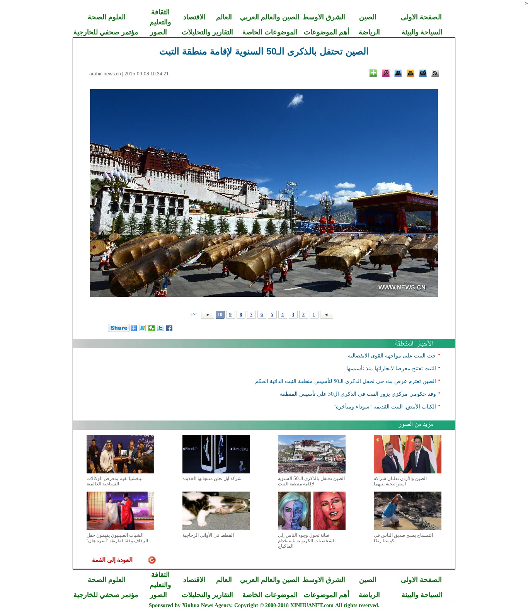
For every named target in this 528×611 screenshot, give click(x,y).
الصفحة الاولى (421, 17)
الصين (367, 17)
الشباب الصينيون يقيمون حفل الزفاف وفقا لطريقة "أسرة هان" (117, 538)
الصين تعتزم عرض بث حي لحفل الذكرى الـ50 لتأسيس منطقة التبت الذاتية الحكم (345, 381)
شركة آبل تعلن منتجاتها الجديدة (212, 478)
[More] (373, 73)
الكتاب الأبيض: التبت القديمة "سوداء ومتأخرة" (385, 406)
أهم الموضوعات (326, 32)
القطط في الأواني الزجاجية (208, 535)
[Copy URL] (398, 73)
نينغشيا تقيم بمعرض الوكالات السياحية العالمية (115, 481)
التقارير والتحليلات (207, 32)
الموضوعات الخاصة (270, 32)
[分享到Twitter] (160, 328)
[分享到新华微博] (143, 328)
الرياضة (369, 32)
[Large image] (386, 73)
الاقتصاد (194, 17)
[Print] (410, 73)
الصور (158, 32)
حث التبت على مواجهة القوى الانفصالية (392, 355)
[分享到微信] (151, 328)
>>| (194, 314)
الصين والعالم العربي (270, 17)
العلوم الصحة (107, 17)
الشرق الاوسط (323, 17)
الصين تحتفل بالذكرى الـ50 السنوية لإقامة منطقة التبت (311, 481)
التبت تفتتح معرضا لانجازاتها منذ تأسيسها (391, 368)
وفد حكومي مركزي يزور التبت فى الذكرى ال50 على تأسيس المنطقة (358, 393)
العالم (224, 17)
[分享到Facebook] (169, 328)
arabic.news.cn (105, 74)
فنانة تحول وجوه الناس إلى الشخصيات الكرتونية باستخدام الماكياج (307, 541)
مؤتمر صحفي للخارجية (105, 32)
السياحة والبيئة (422, 32)
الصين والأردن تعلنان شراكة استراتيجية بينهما (400, 481)
